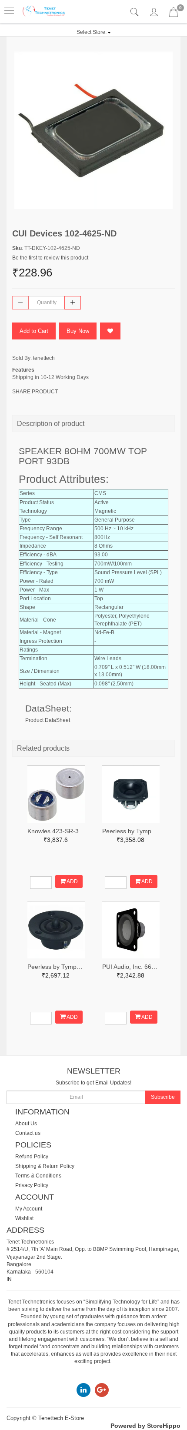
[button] (94, 32)
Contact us (27, 1133)
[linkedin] (83, 1390)
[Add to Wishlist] (110, 331)
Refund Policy (31, 1157)
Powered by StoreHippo (145, 1425)
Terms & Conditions (38, 1176)
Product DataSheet (47, 720)
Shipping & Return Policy (44, 1166)
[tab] (135, 12)
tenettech (44, 358)
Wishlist (24, 1218)
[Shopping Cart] (173, 14)
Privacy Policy (31, 1185)
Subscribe (163, 1097)
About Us (26, 1124)
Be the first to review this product (50, 258)
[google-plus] (102, 1390)
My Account (28, 1209)
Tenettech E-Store (61, 1418)
